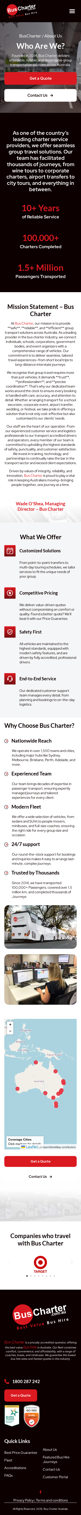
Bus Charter (24, 323)
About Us (50, 1449)
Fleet (8, 1460)
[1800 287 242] (6, 1381)
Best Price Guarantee (20, 1452)
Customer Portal (55, 1477)
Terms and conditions (52, 1500)
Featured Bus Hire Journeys (56, 1459)
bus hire (30, 1347)
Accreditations (15, 1468)
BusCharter (30, 35)
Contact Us (51, 1469)
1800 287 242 (26, 1381)
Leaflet (31, 1146)
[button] (72, 11)
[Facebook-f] (40, 1492)
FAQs (8, 1475)
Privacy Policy (23, 1500)
